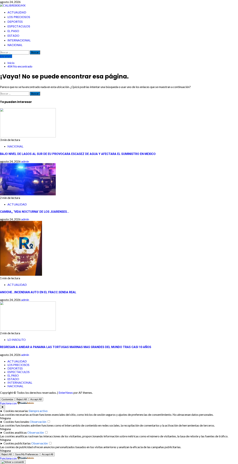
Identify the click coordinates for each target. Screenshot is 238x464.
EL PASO (13, 31)
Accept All (36, 399)
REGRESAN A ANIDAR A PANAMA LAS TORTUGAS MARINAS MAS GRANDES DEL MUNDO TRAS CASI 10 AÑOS (75, 347)
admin (25, 161)
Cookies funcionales (16, 421)
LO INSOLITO (16, 339)
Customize (7, 399)
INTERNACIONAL (18, 40)
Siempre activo (38, 411)
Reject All (22, 399)
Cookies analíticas (15, 432)
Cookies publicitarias (17, 443)
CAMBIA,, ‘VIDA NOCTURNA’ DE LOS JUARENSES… (34, 211)
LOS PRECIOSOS (18, 17)
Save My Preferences (26, 454)
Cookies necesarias (16, 411)
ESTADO (13, 36)
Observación (38, 421)
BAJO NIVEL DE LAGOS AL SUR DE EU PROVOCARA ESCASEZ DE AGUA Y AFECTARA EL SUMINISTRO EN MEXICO (78, 154)
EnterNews (66, 392)
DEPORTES (15, 22)
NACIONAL (14, 45)
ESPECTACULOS (18, 26)
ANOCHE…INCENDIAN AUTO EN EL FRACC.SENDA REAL (38, 292)
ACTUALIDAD (16, 12)
